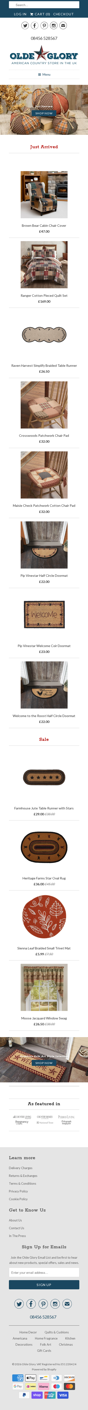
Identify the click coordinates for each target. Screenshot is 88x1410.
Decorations (23, 1344)
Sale (44, 739)
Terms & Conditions (22, 1183)
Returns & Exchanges (23, 1176)
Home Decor (28, 1332)
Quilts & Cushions (57, 1332)
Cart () (42, 14)
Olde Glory (28, 1364)
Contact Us (16, 1228)
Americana (20, 1338)
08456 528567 (44, 38)
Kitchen (70, 1338)
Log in (20, 14)
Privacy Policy (18, 1191)
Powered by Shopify (44, 1369)
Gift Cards (44, 1350)
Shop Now (44, 1063)
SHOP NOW (44, 113)
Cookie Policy (18, 1199)
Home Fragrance (46, 1338)
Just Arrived (44, 147)
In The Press (17, 1236)
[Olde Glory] (44, 55)
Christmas (66, 1344)
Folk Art (45, 1344)
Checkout (63, 14)
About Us (15, 1220)
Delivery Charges (20, 1168)
